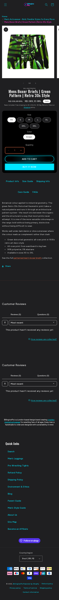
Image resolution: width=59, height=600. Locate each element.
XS (11, 120)
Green (29, 137)
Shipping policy (46, 588)
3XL (34, 126)
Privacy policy (15, 588)
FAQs (35, 192)
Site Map (12, 522)
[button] (5, 5)
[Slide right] (36, 83)
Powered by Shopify (31, 584)
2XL (24, 126)
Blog (10, 494)
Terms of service (30, 588)
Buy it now (29, 167)
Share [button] (8, 266)
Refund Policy (15, 472)
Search (11, 451)
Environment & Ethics (18, 487)
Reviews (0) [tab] (16, 314)
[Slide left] (23, 83)
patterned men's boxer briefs (28, 258)
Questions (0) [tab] (43, 314)
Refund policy (47, 584)
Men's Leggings (15, 458)
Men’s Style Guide (17, 508)
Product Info (12, 181)
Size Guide (27, 181)
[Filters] (5, 322)
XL (46, 120)
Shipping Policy (15, 479)
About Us (12, 515)
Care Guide (23, 192)
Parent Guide (14, 501)
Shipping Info (43, 181)
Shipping (27, 107)
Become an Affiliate (18, 529)
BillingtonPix (18, 584)
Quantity (29, 145)
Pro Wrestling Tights (18, 465)
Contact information (31, 592)
